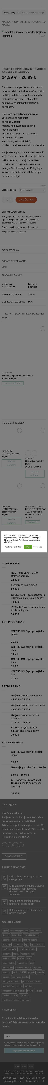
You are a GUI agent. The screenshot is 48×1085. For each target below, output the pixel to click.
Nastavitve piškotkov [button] (13, 547)
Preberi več (37, 547)
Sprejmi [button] (28, 547)
